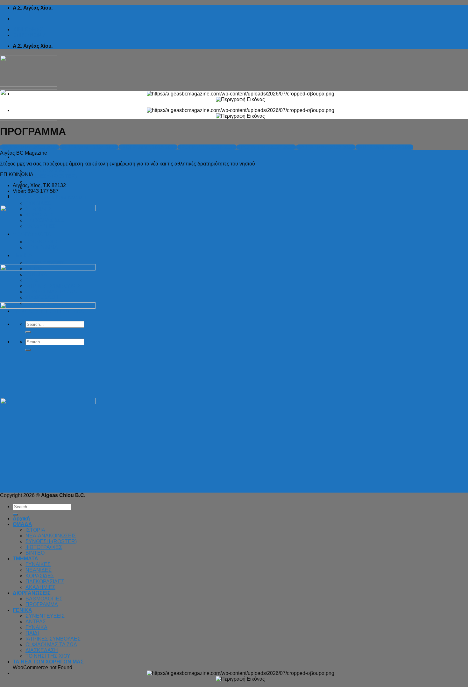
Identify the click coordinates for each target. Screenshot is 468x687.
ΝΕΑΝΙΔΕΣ (38, 570)
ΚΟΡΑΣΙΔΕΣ (39, 575)
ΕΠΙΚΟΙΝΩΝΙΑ (30, 35)
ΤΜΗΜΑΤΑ (25, 558)
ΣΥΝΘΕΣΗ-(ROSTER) (51, 176)
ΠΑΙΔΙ (32, 633)
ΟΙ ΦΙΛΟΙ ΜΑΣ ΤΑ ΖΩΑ (51, 644)
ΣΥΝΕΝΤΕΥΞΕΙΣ (45, 616)
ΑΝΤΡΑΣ (35, 621)
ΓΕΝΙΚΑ (22, 610)
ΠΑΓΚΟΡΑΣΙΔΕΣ (44, 581)
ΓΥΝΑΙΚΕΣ (38, 203)
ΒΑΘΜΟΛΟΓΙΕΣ (43, 598)
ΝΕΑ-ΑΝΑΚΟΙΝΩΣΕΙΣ (50, 170)
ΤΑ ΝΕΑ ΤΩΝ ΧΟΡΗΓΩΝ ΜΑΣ (48, 661)
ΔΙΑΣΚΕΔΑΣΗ (41, 650)
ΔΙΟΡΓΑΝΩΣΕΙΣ (32, 593)
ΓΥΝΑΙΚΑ (36, 627)
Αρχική (21, 518)
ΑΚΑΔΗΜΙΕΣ (40, 587)
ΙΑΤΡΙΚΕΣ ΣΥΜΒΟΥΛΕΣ (53, 638)
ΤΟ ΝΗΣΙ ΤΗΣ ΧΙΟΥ (47, 656)
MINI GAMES (28, 29)
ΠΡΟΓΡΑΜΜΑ (41, 604)
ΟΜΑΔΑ (22, 157)
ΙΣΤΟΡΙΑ (35, 530)
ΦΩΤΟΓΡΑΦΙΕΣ (43, 182)
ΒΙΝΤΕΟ (35, 553)
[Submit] (15, 514)
